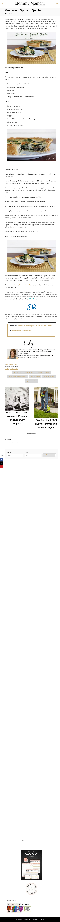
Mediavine (41, 919)
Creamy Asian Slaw (25, 285)
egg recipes (29, 372)
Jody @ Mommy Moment (11, 364)
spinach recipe (31, 381)
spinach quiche (49, 376)
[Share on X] (1, 463)
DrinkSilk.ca (33, 299)
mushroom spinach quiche (17, 376)
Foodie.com (27, 330)
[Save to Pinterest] (1, 466)
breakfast (7, 368)
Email (26, 452)
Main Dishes (15, 368)
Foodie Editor (16, 330)
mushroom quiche (43, 372)
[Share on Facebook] (1, 460)
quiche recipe (35, 376)
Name (9, 452)
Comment (8, 439)
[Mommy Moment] (29, 4)
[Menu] (2, 4)
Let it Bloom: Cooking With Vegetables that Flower (34, 326)
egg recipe (17, 372)
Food (11, 368)
